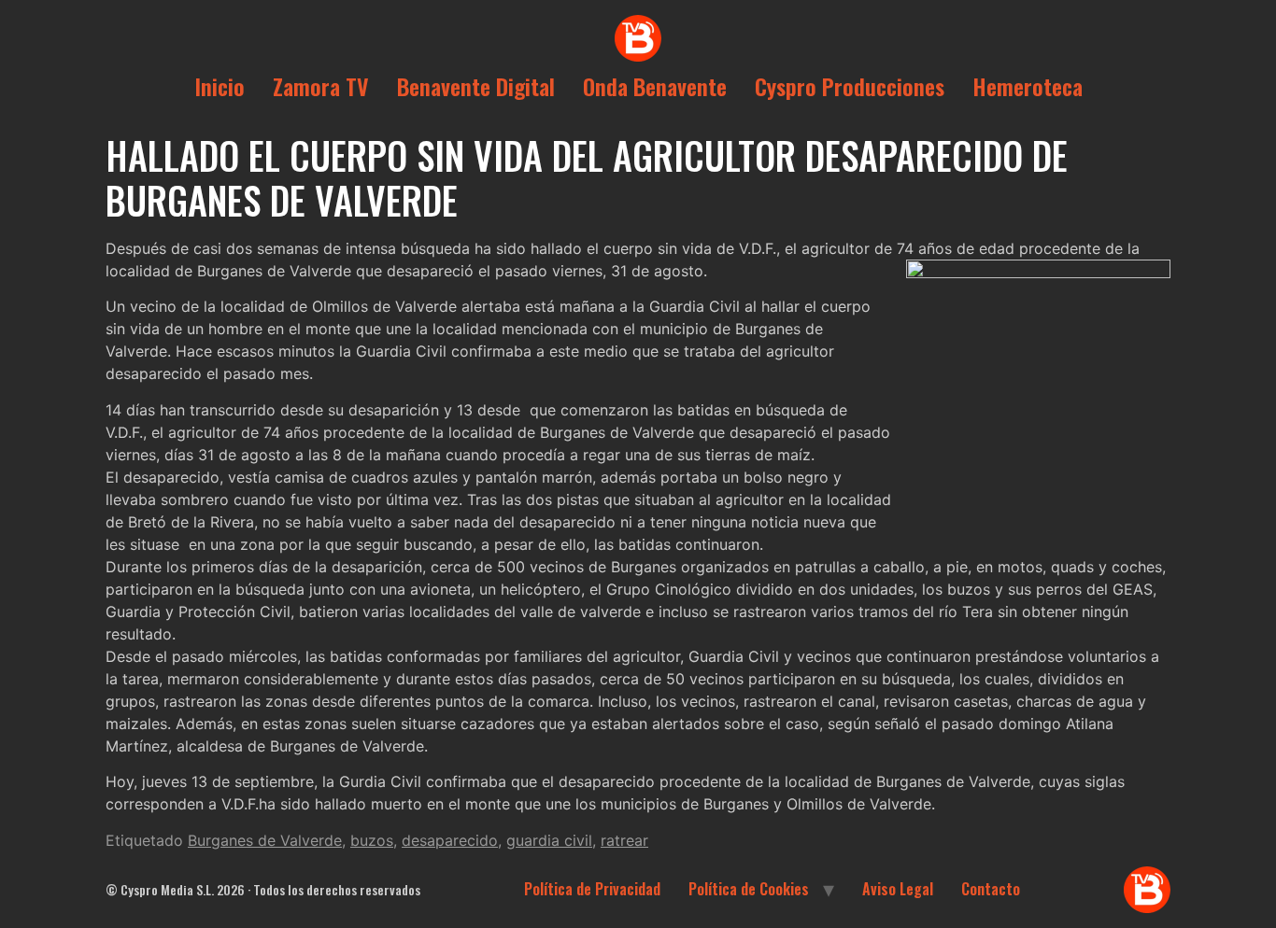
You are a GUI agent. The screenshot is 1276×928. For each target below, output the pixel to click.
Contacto (990, 889)
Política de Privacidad (592, 889)
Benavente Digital (476, 86)
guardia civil (549, 840)
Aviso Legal (897, 889)
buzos (371, 840)
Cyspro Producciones (849, 86)
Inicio (219, 86)
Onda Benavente (655, 86)
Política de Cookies (748, 889)
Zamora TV (321, 86)
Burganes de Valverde (265, 840)
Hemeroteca (1027, 86)
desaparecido (450, 840)
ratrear (624, 840)
